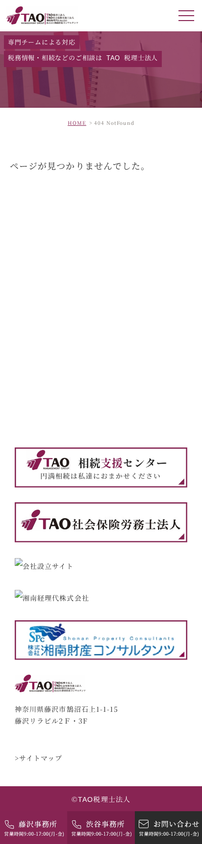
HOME (77, 122)
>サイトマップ (39, 758)
